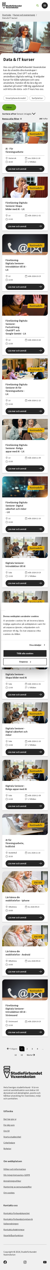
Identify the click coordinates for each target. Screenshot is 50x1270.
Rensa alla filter (10, 118)
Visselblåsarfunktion (13, 1235)
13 (22, 1055)
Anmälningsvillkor (12, 1180)
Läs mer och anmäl (17, 168)
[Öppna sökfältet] (37, 5)
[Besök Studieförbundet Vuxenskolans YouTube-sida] (45, 1263)
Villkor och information (14, 1169)
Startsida (6, 14)
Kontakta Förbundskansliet (16, 1213)
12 (16, 1055)
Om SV (6, 1130)
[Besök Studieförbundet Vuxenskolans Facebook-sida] (5, 1263)
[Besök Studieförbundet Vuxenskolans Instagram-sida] (25, 1263)
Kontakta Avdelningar (13, 1229)
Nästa (29, 1055)
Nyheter (7, 1148)
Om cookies (9, 1192)
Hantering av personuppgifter (17, 1186)
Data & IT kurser (10, 18)
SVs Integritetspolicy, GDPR (16, 1175)
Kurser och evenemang (24, 14)
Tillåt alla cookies (25, 653)
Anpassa (23, 662)
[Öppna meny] (45, 5)
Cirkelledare (9, 1142)
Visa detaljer (35, 645)
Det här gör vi (9, 1119)
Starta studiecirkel (12, 1136)
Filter (9, 107)
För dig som (9, 1125)
